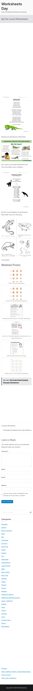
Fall (2, 556)
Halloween (4, 559)
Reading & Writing (7, 594)
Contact (4, 668)
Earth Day (4, 546)
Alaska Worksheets (9, 426)
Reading (4, 591)
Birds (3, 534)
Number (4, 578)
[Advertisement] (16, 44)
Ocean (3, 582)
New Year (4, 575)
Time (3, 617)
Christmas (4, 540)
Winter (3, 623)
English (3, 553)
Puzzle (3, 588)
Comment (4, 451)
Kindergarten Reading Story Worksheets (16, 430)
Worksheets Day (22, 687)
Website (3, 485)
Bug (2, 537)
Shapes (3, 604)
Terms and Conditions (8, 678)
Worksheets (5, 626)
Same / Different (7, 601)
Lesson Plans (5, 566)
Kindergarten (5, 562)
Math (3, 569)
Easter (3, 550)
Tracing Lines (5, 620)
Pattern (3, 585)
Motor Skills (5, 572)
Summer (4, 614)
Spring (3, 610)
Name (3, 469)
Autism (3, 527)
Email (3, 477)
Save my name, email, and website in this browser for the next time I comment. (15, 494)
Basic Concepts (6, 531)
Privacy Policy (6, 675)
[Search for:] (17, 512)
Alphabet (4, 524)
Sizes (3, 607)
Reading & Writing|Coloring (10, 598)
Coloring (4, 543)
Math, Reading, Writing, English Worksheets (16, 672)
